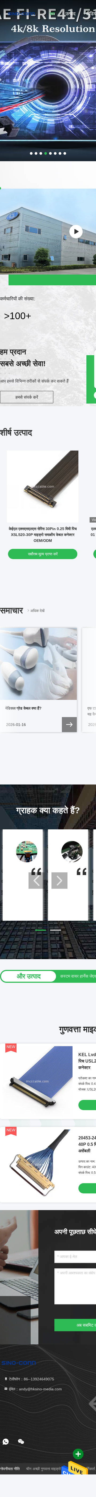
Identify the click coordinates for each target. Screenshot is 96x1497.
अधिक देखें (37, 611)
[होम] (21, 13)
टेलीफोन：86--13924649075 (31, 1379)
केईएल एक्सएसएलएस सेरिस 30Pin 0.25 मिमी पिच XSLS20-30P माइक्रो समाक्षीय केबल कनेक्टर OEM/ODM (43, 535)
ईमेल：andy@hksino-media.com (35, 1389)
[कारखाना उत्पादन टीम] (76, 231)
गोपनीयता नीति (10, 1469)
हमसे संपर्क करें (26, 397)
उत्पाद (70, 13)
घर (52, 13)
